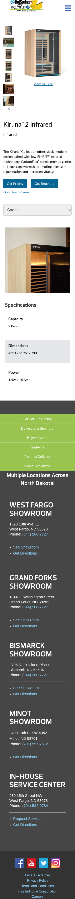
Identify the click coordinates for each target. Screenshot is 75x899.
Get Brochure (44, 183)
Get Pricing (15, 183)
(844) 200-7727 (35, 534)
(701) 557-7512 (35, 744)
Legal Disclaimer (37, 875)
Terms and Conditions (37, 886)
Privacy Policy (37, 880)
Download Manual (16, 192)
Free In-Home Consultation (38, 891)
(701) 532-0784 (35, 806)
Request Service (27, 819)
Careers (38, 896)
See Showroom (26, 547)
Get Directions (25, 553)
